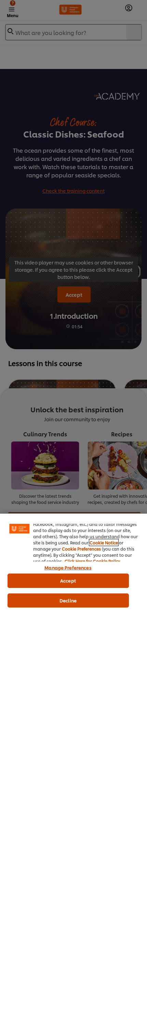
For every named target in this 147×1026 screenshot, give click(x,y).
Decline (68, 600)
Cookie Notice (104, 542)
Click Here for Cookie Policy (92, 561)
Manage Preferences (67, 567)
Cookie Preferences (81, 549)
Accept (68, 580)
